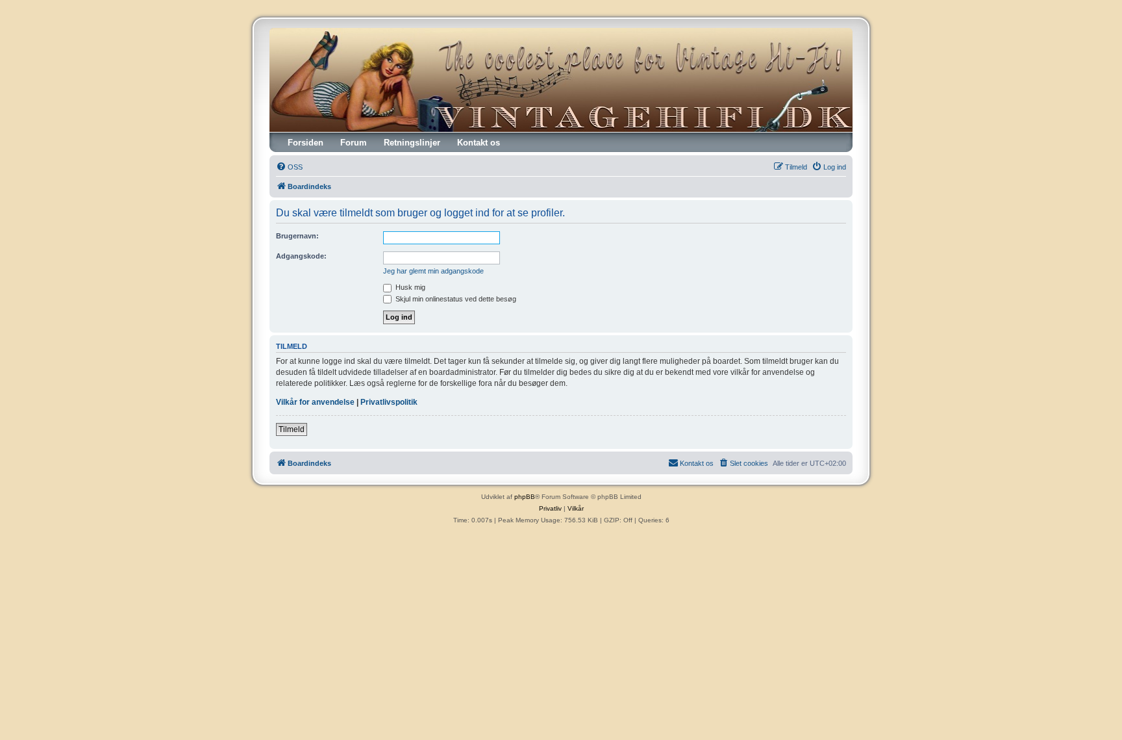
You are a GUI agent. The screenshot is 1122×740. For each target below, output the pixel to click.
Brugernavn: (297, 236)
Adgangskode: (301, 256)
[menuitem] (289, 167)
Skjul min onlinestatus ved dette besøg (454, 299)
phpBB (524, 496)
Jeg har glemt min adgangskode (433, 271)
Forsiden (305, 142)
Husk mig (409, 287)
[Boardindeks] (561, 80)
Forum (353, 142)
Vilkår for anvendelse (315, 402)
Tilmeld (292, 429)
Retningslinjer (412, 142)
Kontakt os (478, 142)
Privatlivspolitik (389, 402)
